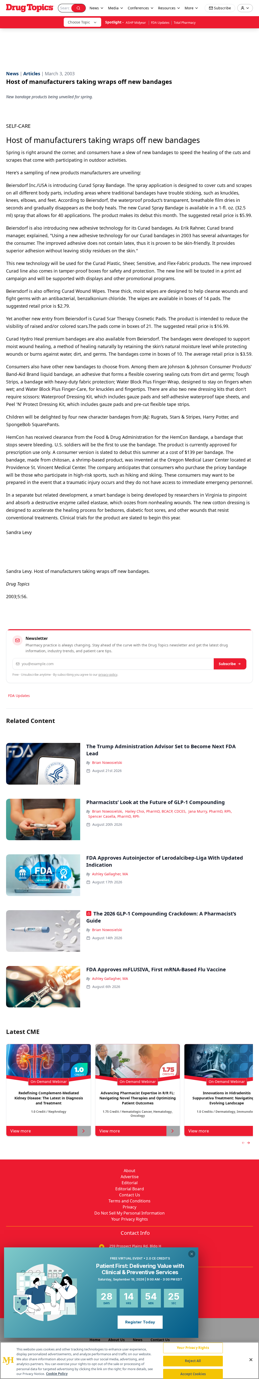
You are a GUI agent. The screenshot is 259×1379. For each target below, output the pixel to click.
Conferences (138, 8)
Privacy (129, 1207)
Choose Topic (79, 22)
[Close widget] (191, 1253)
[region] (129, 1360)
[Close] (250, 1359)
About (129, 1170)
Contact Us (129, 1195)
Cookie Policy (57, 1373)
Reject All (193, 1361)
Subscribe (227, 663)
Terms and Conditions (129, 1201)
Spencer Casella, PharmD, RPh (113, 816)
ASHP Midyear (136, 22)
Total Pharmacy (185, 22)
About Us (116, 1339)
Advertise (130, 1176)
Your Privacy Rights (129, 1219)
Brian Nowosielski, (107, 811)
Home (95, 1339)
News (137, 1339)
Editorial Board (129, 1189)
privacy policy (107, 674)
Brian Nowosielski (107, 762)
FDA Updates (160, 22)
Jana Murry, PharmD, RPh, (210, 811)
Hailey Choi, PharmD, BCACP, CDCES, (155, 811)
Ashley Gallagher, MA (110, 874)
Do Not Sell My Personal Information (129, 1213)
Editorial (130, 1183)
